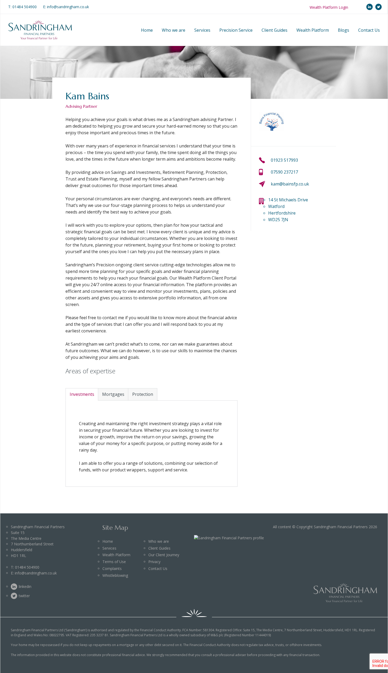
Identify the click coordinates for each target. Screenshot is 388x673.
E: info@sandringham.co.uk (66, 6)
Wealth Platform (312, 30)
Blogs (343, 30)
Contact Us (369, 30)
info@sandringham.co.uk (36, 572)
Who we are (173, 30)
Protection (142, 394)
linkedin (369, 7)
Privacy (154, 561)
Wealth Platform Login (329, 7)
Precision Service (236, 30)
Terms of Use (114, 561)
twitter (378, 7)
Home (147, 30)
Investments (82, 394)
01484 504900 (24, 6)
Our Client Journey (163, 554)
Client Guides (274, 30)
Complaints (112, 568)
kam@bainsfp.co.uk (290, 184)
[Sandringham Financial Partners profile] (229, 537)
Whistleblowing (115, 575)
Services (202, 30)
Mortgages (113, 394)
